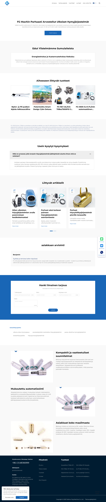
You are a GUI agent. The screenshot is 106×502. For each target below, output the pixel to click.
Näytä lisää (15, 226)
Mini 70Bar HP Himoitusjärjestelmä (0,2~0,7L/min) (68, 469)
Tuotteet (72, 3)
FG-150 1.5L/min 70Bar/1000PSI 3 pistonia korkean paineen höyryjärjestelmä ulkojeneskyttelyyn (63, 108)
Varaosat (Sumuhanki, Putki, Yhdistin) (68, 476)
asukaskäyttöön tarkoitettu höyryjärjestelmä (47, 332)
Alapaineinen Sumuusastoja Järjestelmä (68, 472)
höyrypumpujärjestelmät (36, 335)
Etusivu (54, 3)
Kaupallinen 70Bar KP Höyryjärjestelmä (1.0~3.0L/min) (68, 465)
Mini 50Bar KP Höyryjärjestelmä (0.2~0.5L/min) (83, 465)
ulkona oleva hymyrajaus (21, 332)
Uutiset (78, 3)
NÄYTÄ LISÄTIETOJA (20, 95)
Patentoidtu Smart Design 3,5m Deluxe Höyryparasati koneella (42, 108)
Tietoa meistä (63, 3)
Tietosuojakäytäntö (90, 499)
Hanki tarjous (53, 33)
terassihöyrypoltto (19, 335)
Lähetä (53, 310)
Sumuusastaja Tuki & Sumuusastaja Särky (83, 472)
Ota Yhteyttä (87, 3)
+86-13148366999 (20, 462)
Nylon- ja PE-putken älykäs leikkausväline (20, 108)
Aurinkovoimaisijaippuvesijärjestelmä (83, 476)
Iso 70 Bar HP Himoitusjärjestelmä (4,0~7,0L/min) (83, 469)
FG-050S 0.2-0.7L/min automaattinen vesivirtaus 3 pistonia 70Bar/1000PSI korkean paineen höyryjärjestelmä (85, 108)
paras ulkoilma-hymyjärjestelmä (75, 332)
